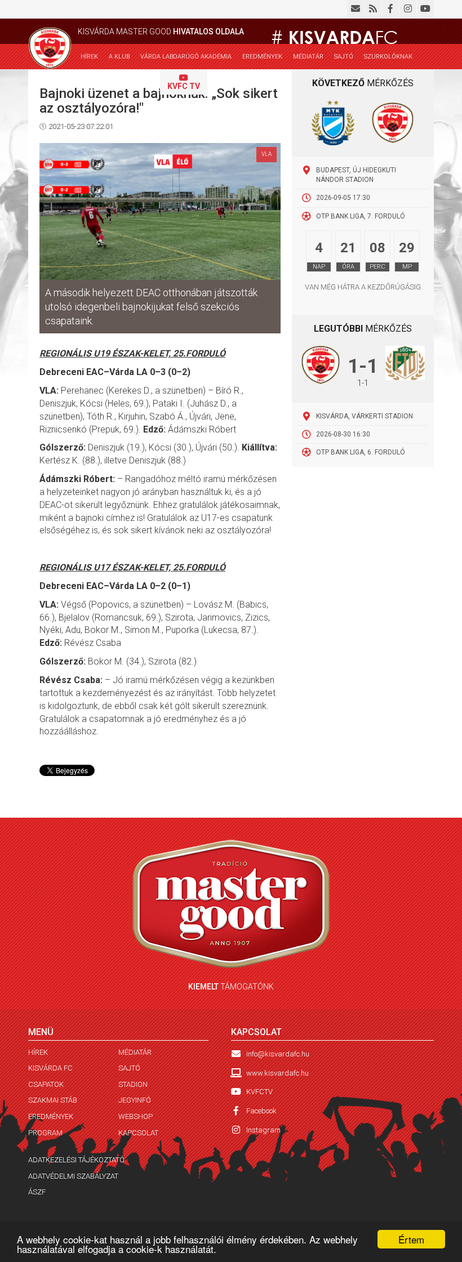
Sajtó (343, 56)
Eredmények (50, 1116)
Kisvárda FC (50, 1068)
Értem (411, 1239)
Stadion (133, 1084)
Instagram (263, 1130)
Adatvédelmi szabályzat (73, 1176)
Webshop (95, 82)
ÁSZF (37, 1192)
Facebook (261, 1111)
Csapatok (46, 1084)
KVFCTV (259, 1091)
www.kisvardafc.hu (277, 1073)
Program (45, 1133)
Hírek (89, 56)
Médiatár (308, 56)
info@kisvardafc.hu (277, 1054)
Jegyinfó (134, 1100)
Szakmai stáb (52, 1100)
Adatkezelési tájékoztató (76, 1160)
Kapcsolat (137, 82)
